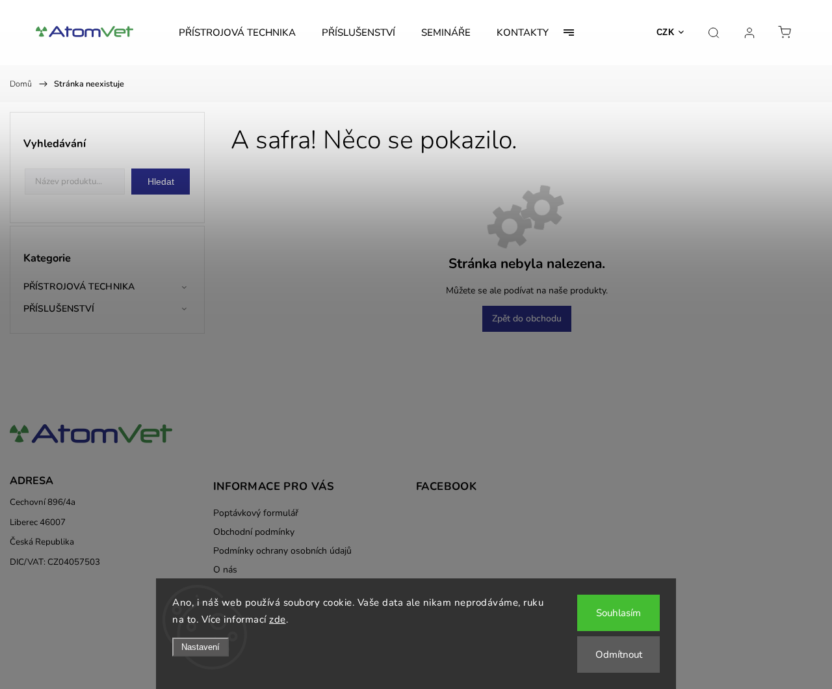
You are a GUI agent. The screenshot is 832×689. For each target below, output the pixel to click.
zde (277, 619)
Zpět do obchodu (527, 318)
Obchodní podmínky (253, 532)
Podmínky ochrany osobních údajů (282, 551)
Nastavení (200, 647)
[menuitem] (237, 32)
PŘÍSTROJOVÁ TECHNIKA (79, 286)
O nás (225, 569)
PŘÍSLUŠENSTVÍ (58, 309)
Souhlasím (618, 612)
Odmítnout (618, 654)
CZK (665, 32)
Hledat (161, 181)
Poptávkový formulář (255, 513)
